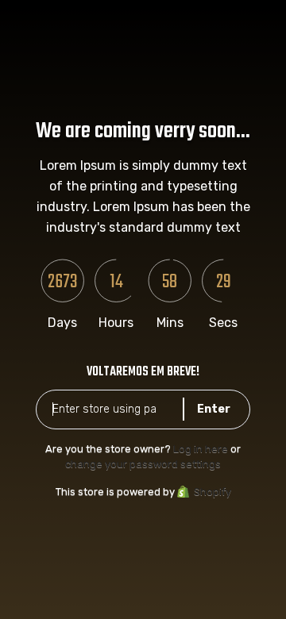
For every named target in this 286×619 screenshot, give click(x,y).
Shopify (212, 492)
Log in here (200, 449)
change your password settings (143, 464)
